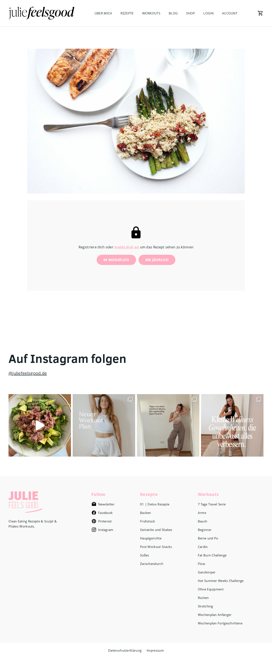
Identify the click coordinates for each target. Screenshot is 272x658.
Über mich (103, 13)
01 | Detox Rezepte (154, 504)
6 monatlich (116, 260)
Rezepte (126, 13)
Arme (202, 513)
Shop (190, 13)
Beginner (204, 530)
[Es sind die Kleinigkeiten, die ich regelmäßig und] (232, 425)
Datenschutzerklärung (125, 650)
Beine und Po (208, 538)
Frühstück (147, 521)
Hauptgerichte (151, 538)
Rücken (203, 598)
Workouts (151, 13)
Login (208, 13)
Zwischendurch (151, 564)
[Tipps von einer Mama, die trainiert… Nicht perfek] (168, 425)
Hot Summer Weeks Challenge (221, 581)
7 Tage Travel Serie (212, 504)
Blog (173, 13)
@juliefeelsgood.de (27, 373)
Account (229, 13)
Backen (145, 513)
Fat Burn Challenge (212, 555)
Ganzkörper (207, 572)
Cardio (203, 547)
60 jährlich (157, 260)
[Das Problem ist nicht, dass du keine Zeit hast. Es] (39, 425)
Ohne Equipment (211, 589)
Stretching (205, 606)
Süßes (144, 555)
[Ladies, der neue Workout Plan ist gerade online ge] (104, 425)
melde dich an (126, 247)
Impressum (155, 650)
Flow (201, 564)
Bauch (202, 521)
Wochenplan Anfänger (215, 615)
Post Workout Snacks (156, 547)
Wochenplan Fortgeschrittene (220, 623)
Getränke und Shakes (156, 530)
